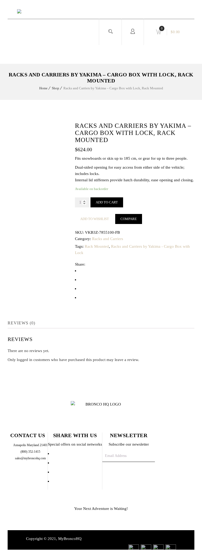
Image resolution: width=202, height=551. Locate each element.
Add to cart (107, 202)
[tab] (25, 323)
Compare (128, 219)
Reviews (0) (21, 323)
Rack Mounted (97, 246)
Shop (55, 88)
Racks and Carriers (107, 239)
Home (43, 88)
